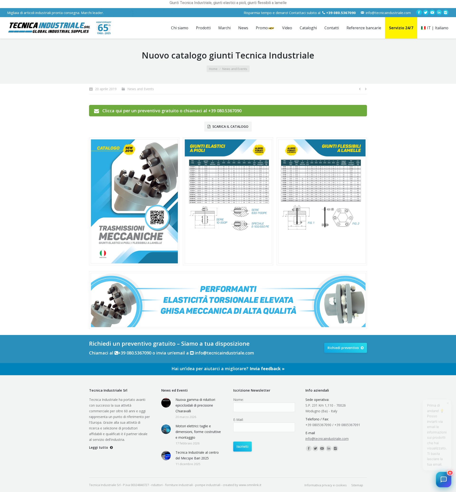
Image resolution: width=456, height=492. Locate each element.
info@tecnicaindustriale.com (388, 12)
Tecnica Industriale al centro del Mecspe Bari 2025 (197, 455)
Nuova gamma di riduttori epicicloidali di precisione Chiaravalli (195, 405)
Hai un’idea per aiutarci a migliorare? (228, 368)
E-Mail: (238, 419)
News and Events (234, 69)
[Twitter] (425, 12)
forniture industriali (179, 485)
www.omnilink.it (250, 485)
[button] (443, 479)
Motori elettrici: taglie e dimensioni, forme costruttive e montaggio (198, 432)
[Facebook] (419, 12)
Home (213, 69)
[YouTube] (432, 12)
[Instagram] (445, 12)
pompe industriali (207, 485)
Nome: (238, 399)
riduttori (157, 485)
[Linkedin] (439, 12)
